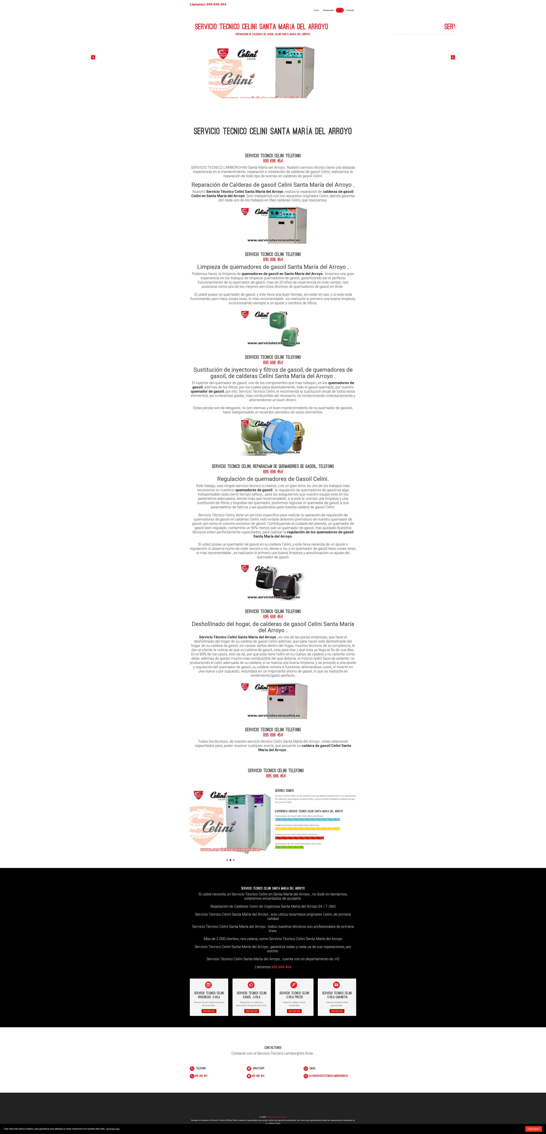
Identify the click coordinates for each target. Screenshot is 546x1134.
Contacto (350, 10)
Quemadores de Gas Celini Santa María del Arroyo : (298, 844)
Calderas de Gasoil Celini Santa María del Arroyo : (297, 825)
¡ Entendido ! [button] (533, 1129)
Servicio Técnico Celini (276, 1117)
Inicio (316, 10)
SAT (340, 10)
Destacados (328, 10)
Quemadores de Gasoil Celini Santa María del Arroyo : (299, 816)
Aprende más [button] (113, 1129)
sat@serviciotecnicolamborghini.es (328, 1076)
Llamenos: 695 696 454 (208, 4)
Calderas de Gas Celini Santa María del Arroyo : (296, 834)
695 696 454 (273, 161)
